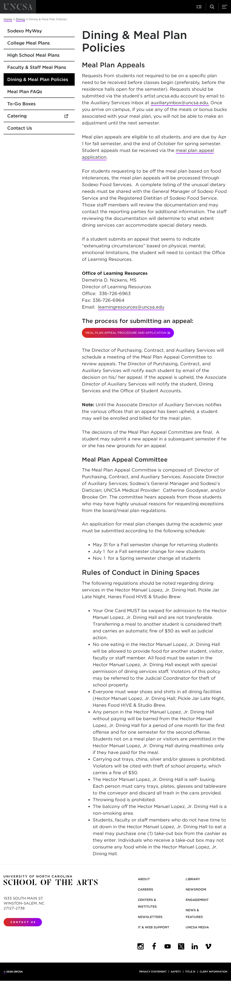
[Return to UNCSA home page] (18, 7)
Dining (20, 19)
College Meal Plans (28, 43)
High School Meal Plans (33, 55)
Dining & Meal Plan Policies (37, 79)
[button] (199, 6)
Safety (176, 971)
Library (193, 879)
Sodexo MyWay (24, 31)
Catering (38, 116)
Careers (145, 889)
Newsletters (150, 917)
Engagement (197, 900)
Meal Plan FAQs (24, 91)
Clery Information (213, 971)
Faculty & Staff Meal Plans (36, 67)
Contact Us (19, 128)
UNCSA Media (197, 927)
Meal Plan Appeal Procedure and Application (125, 332)
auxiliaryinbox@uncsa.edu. (180, 102)
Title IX (190, 971)
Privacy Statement (152, 971)
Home (8, 19)
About (144, 879)
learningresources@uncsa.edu (131, 307)
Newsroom (196, 889)
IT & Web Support (153, 927)
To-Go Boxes (21, 103)
